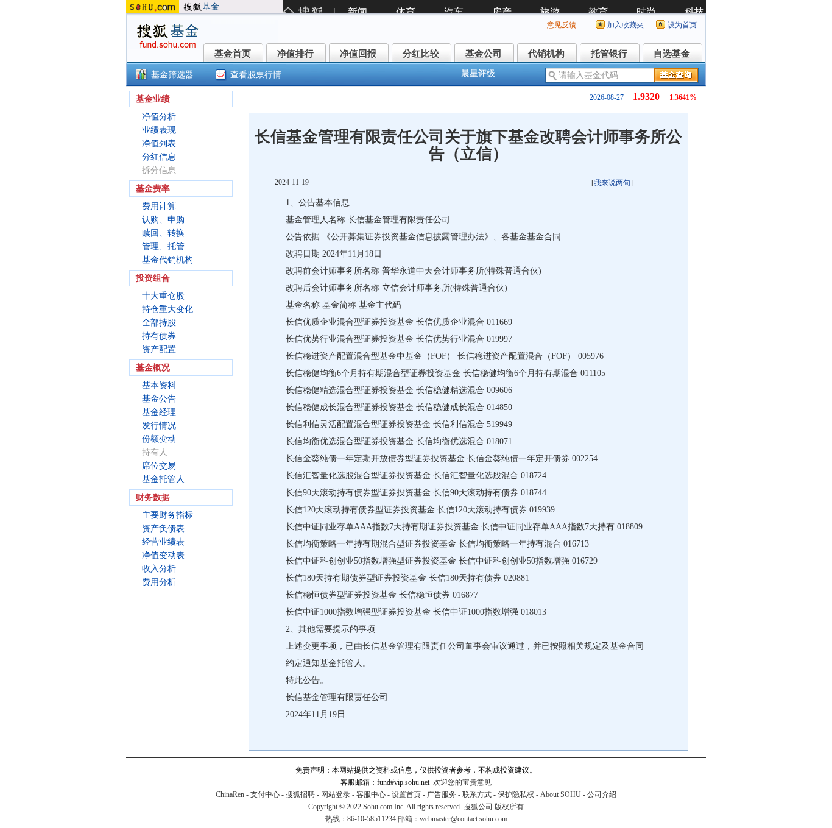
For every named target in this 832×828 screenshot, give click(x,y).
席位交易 (159, 465)
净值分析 (159, 116)
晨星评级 (478, 73)
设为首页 (682, 25)
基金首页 (232, 53)
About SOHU (560, 794)
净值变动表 (163, 555)
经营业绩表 (163, 542)
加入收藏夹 (625, 25)
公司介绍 (601, 794)
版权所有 (509, 806)
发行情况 (159, 425)
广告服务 (441, 794)
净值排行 (295, 53)
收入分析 (159, 568)
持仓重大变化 (167, 309)
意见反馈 (561, 25)
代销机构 (546, 53)
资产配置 (159, 349)
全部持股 (159, 322)
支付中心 (265, 794)
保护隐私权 (516, 794)
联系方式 (477, 794)
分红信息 (159, 156)
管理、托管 (163, 246)
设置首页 (406, 794)
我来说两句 (612, 183)
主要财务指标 (167, 515)
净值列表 (159, 143)
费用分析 (159, 582)
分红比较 (421, 53)
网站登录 (335, 794)
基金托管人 (163, 479)
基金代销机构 (167, 259)
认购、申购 (163, 219)
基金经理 (159, 412)
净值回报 (358, 53)
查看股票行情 (255, 74)
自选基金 (672, 53)
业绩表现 (159, 130)
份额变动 (159, 439)
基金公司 (483, 53)
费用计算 (159, 206)
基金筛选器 (172, 74)
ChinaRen (230, 794)
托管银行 (609, 53)
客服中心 (371, 794)
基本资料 (159, 385)
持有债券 (159, 336)
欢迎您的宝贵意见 (462, 782)
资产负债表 (163, 528)
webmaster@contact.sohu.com (463, 819)
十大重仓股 (163, 295)
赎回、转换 (163, 233)
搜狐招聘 (300, 794)
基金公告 (159, 398)
